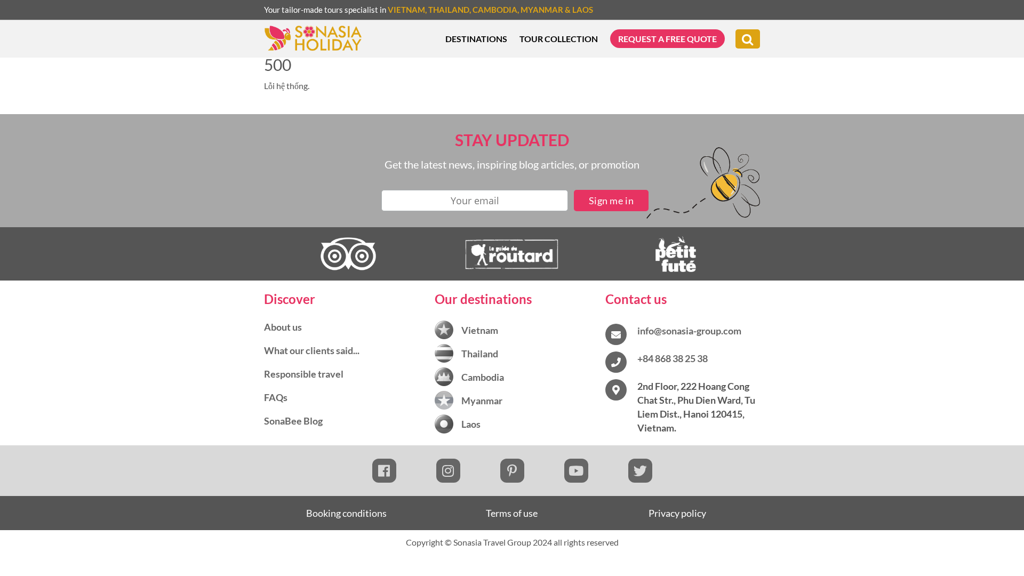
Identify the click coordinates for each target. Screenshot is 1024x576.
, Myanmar (540, 9)
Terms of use (512, 513)
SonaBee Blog (293, 421)
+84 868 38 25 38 (672, 358)
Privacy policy (677, 513)
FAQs (275, 397)
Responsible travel (303, 374)
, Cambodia (493, 9)
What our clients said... (311, 350)
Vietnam (406, 9)
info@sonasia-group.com (689, 331)
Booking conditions (346, 513)
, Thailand (447, 9)
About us (283, 327)
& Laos (578, 9)
